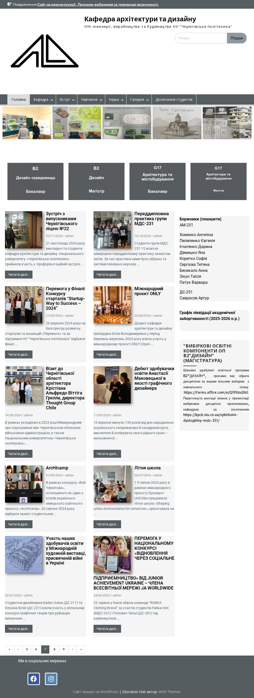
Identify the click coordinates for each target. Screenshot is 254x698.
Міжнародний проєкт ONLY (148, 291)
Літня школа (147, 467)
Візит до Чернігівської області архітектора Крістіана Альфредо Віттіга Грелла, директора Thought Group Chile (65, 388)
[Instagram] (51, 679)
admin (69, 236)
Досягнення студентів (174, 99)
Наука (114, 99)
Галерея (137, 99)
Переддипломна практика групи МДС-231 (151, 218)
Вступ (65, 99)
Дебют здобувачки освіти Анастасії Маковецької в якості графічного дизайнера (154, 378)
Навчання (89, 99)
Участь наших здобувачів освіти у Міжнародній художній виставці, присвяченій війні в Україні (66, 550)
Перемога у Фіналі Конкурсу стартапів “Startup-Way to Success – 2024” (65, 298)
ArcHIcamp (57, 467)
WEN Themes (170, 691)
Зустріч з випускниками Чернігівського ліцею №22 (61, 221)
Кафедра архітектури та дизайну (140, 18)
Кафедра (40, 99)
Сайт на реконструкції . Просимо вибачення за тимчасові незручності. (98, 4)
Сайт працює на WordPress (95, 691)
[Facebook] (34, 679)
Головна (18, 99)
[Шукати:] (211, 37)
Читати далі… (19, 275)
